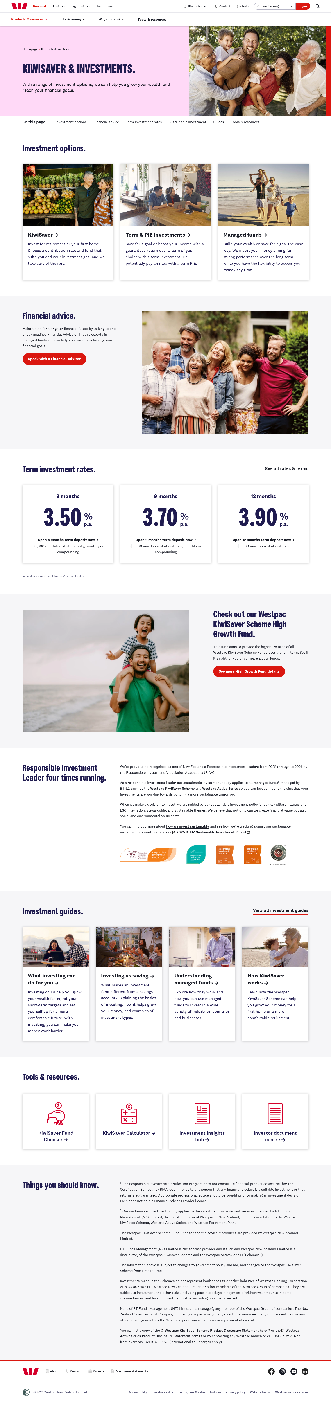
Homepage (30, 49)
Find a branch (198, 6)
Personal (39, 6)
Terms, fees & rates (192, 1392)
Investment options (71, 122)
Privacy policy (235, 1392)
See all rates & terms (286, 468)
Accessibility (138, 1392)
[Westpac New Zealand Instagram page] (282, 1371)
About (54, 1371)
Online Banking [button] (268, 6)
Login (303, 6)
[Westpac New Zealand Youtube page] (293, 1371)
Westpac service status (291, 1392)
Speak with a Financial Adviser (54, 358)
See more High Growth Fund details (249, 671)
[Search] (318, 6)
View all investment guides (280, 910)
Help (245, 6)
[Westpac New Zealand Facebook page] (271, 1371)
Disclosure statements (132, 1371)
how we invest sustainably (187, 826)
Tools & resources (152, 19)
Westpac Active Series (220, 788)
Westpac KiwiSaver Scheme (172, 788)
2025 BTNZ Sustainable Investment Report (211, 832)
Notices (215, 1392)
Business (59, 6)
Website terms (260, 1392)
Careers (98, 1371)
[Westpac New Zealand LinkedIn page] (305, 1371)
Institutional (105, 6)
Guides (218, 122)
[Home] (19, 6)
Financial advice (106, 122)
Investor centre (162, 1392)
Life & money (71, 19)
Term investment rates (144, 122)
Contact (224, 6)
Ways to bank (110, 19)
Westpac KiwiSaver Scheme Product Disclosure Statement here (216, 1330)
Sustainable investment (187, 122)
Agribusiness (81, 6)
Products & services (27, 19)
